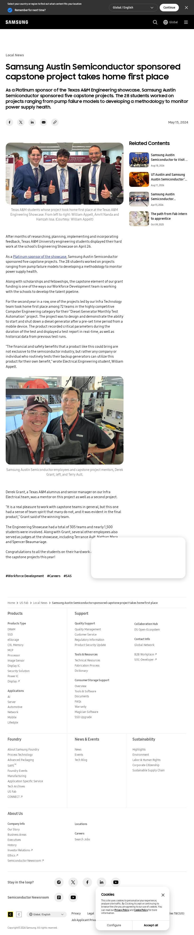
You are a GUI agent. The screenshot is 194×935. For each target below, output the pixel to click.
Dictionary (81, 671)
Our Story (14, 829)
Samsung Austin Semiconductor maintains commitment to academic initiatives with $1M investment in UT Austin (168, 196)
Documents (82, 696)
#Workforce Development (25, 576)
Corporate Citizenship (145, 765)
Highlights (139, 749)
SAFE (12, 766)
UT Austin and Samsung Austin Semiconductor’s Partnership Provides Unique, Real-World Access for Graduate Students (168, 177)
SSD (10, 634)
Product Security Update (90, 645)
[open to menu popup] (186, 22)
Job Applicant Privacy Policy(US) (91, 920)
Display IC (14, 666)
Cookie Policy (141, 910)
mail (43, 122)
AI (9, 697)
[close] (178, 545)
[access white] (19, 914)
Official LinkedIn (101, 882)
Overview (80, 686)
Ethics (11, 855)
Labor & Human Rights (146, 760)
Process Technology (20, 755)
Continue (169, 7)
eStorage (13, 640)
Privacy (76, 913)
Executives (14, 840)
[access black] (10, 914)
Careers (79, 833)
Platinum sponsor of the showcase (39, 256)
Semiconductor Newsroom (24, 861)
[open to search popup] (155, 22)
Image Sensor (16, 660)
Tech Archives (16, 786)
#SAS (68, 576)
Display (12, 681)
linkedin (32, 122)
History (12, 845)
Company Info (16, 824)
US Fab (24, 603)
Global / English (123, 7)
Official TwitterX (73, 882)
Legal (90, 913)
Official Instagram (59, 882)
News (78, 749)
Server (12, 702)
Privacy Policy (122, 910)
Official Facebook (87, 882)
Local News (40, 603)
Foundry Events (17, 771)
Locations (81, 824)
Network (13, 712)
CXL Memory (15, 645)
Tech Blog (81, 760)
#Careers (53, 576)
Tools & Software (85, 691)
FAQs (78, 701)
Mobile (12, 717)
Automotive (15, 707)
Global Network (144, 645)
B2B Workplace (144, 654)
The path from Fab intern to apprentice (169, 216)
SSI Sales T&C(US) (173, 913)
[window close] (163, 895)
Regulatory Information (89, 640)
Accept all (151, 925)
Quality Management (88, 629)
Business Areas (17, 835)
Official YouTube (115, 882)
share (55, 122)
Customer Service (86, 634)
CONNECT (14, 797)
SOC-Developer (144, 660)
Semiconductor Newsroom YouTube (73, 897)
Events (79, 755)
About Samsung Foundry (23, 749)
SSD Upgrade (83, 717)
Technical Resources (87, 660)
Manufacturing (17, 776)
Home (11, 603)
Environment (140, 755)
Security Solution (19, 671)
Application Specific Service (25, 781)
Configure (114, 925)
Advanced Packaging (21, 760)
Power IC (13, 676)
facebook (9, 122)
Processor (14, 655)
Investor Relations (19, 850)
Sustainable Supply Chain (148, 770)
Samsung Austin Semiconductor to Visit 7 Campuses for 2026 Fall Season (169, 157)
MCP (10, 650)
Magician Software (86, 712)
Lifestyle (13, 722)
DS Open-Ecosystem (147, 630)
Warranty (80, 707)
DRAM (11, 629)
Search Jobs (82, 839)
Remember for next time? (30, 10)
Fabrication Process (87, 665)
